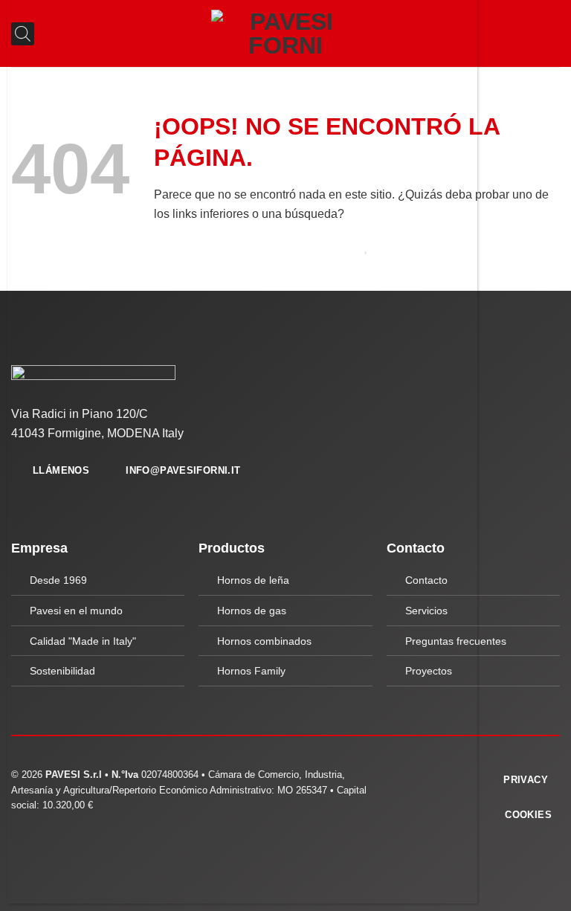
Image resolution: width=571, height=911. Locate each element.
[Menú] (551, 33)
